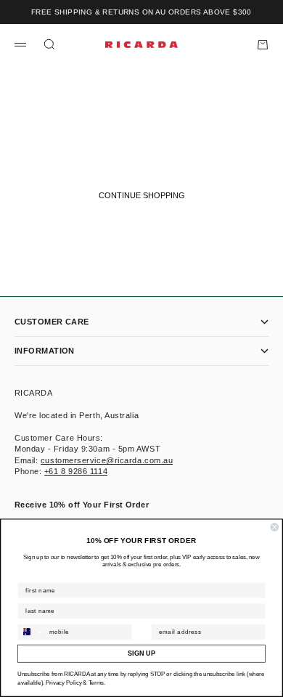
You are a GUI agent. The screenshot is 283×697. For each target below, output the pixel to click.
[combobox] (31, 632)
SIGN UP (141, 653)
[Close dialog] (274, 527)
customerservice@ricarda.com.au (107, 460)
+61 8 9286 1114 (75, 471)
